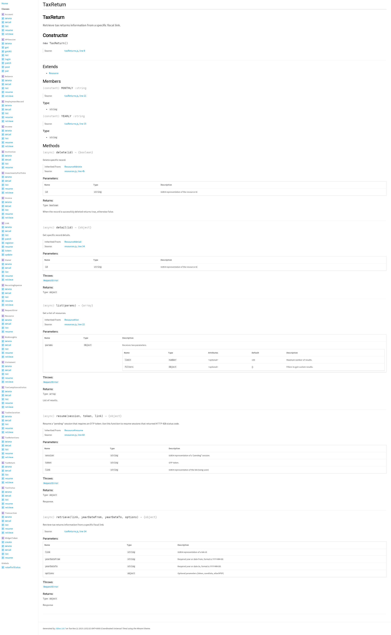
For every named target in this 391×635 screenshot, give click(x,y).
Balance (9, 76)
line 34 (81, 246)
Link (7, 223)
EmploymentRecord (14, 101)
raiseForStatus (12, 567)
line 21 (82, 95)
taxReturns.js (71, 50)
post (7, 66)
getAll (8, 51)
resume (9, 30)
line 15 (82, 123)
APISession (10, 39)
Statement (10, 362)
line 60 (81, 434)
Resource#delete (73, 166)
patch (8, 62)
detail (8, 22)
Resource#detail (72, 241)
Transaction (11, 513)
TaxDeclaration (12, 412)
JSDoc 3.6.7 (60, 628)
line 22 (81, 324)
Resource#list (71, 319)
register (9, 242)
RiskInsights (11, 337)
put (7, 70)
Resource (9, 316)
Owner (8, 260)
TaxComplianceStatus (15, 387)
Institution (10, 151)
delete (8, 18)
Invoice (8, 198)
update (8, 254)
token (8, 250)
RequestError (11, 310)
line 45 (81, 171)
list (7, 26)
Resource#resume (73, 430)
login (8, 59)
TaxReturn (10, 462)
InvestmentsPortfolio (15, 173)
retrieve (9, 33)
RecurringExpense (13, 285)
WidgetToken (11, 538)
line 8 (82, 50)
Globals (5, 563)
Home (5, 3)
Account (9, 14)
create (8, 542)
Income (8, 126)
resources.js (70, 171)
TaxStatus (10, 487)
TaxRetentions (12, 437)
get (7, 47)
